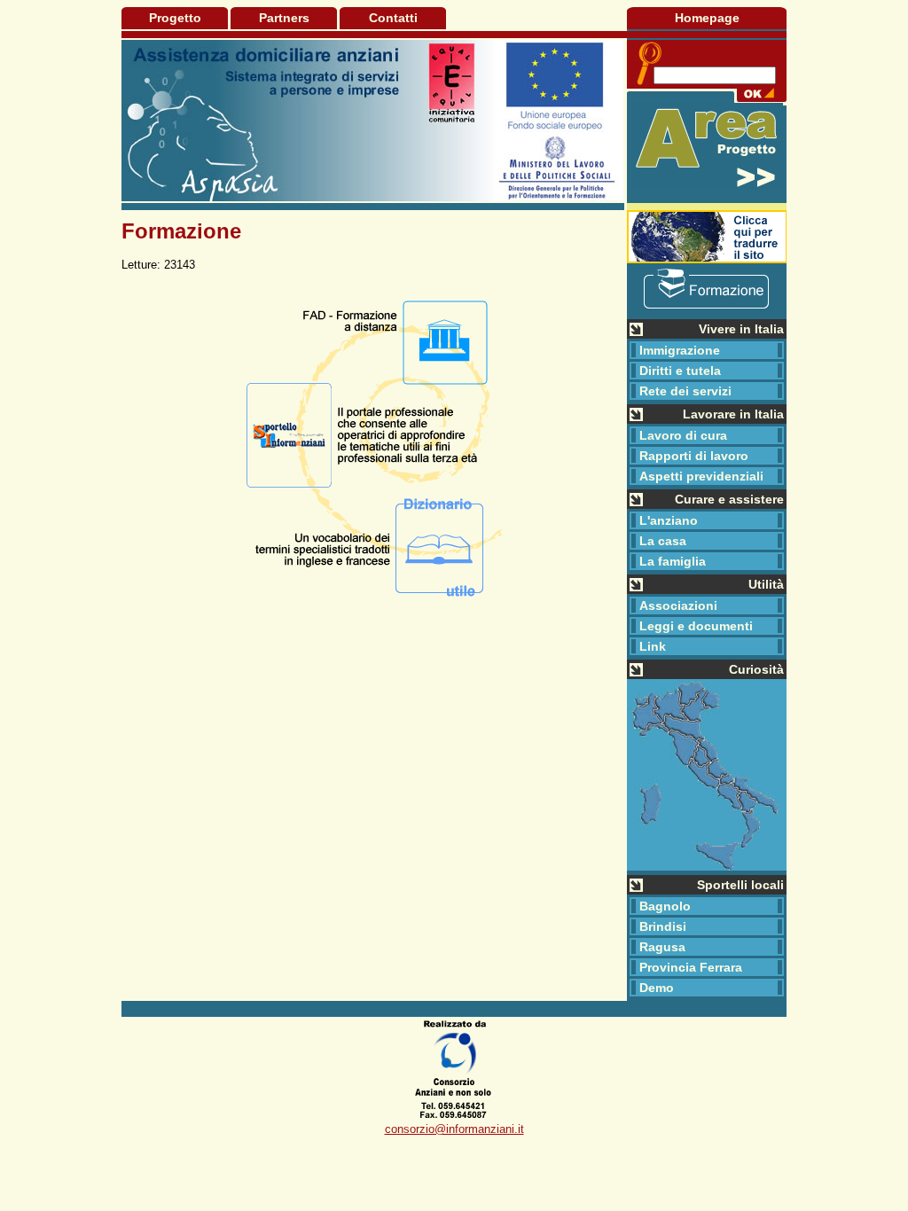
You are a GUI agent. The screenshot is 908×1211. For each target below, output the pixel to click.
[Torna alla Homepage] (372, 120)
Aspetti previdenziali (701, 476)
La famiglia (672, 561)
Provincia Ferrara (690, 967)
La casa (662, 541)
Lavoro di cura (683, 435)
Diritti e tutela (680, 370)
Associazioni (678, 605)
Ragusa (662, 947)
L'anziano (668, 520)
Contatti (393, 18)
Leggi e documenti (696, 626)
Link (652, 646)
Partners (284, 18)
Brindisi (662, 926)
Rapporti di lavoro (693, 456)
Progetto (175, 18)
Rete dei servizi (685, 391)
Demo (656, 988)
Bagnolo (665, 906)
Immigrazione (679, 350)
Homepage (707, 18)
